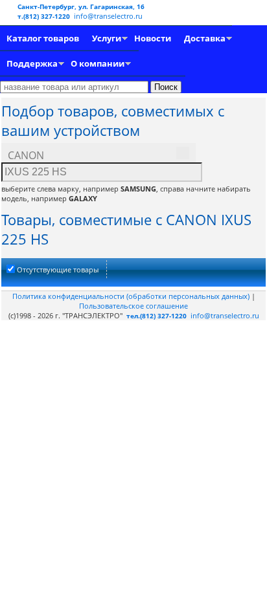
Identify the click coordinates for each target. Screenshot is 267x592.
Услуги (106, 38)
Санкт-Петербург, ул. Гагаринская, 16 (81, 6)
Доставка (205, 38)
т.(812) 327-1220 (44, 16)
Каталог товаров (42, 38)
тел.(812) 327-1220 (156, 315)
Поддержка (32, 63)
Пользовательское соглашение (133, 306)
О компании (97, 63)
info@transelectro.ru (108, 16)
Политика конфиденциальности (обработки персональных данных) (131, 296)
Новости (152, 38)
